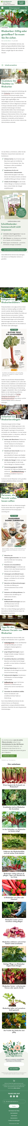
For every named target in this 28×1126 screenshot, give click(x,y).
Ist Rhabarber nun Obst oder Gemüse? (14, 898)
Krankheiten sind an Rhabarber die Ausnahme (14, 808)
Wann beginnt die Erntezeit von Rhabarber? (14, 786)
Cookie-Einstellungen (14, 1120)
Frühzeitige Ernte (9, 642)
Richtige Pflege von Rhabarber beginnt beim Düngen (14, 965)
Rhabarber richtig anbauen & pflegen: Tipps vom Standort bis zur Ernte (14, 875)
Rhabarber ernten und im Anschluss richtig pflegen (14, 920)
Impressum (14, 1115)
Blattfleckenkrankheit (7, 398)
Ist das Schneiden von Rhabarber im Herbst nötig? (14, 830)
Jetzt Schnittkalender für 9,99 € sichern (14, 249)
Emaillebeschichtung (18, 471)
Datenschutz (14, 1118)
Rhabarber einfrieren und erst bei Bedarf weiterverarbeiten (14, 943)
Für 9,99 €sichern (21, 2)
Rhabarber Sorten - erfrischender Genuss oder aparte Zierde (14, 987)
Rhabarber (7, 93)
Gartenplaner (14, 1113)
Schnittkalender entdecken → (9, 755)
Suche (14, 1106)
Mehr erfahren (17, 1088)
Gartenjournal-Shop (14, 1110)
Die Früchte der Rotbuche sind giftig (14, 1031)
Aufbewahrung (8, 682)
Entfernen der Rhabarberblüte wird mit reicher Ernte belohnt (14, 852)
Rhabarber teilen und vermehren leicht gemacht (14, 1009)
